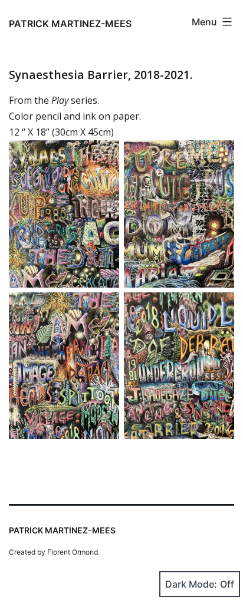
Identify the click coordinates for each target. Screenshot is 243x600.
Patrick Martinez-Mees (70, 23)
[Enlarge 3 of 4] (104, 308)
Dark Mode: (191, 584)
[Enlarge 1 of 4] (104, 155)
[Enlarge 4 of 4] (219, 308)
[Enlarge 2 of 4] (219, 155)
